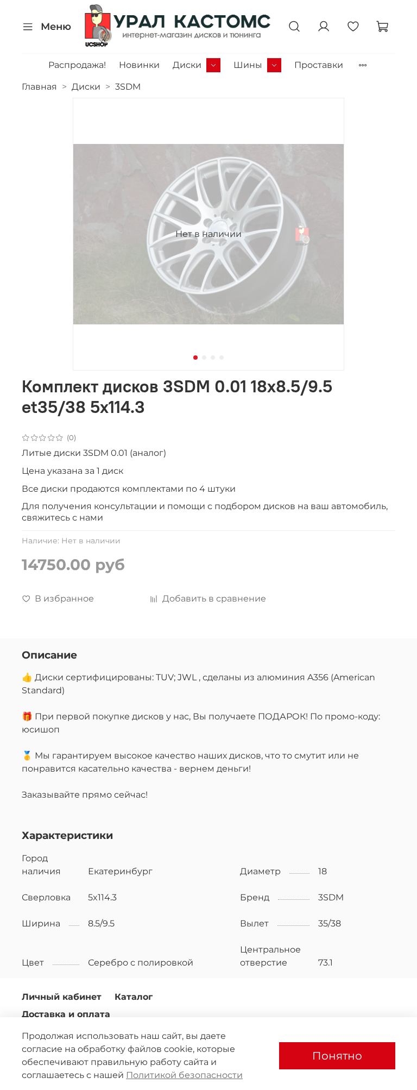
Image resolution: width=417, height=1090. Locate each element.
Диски (187, 65)
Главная (39, 87)
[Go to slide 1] (195, 357)
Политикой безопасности (184, 1075)
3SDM (128, 87)
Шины (247, 65)
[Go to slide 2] (204, 357)
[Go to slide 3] (213, 357)
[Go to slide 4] (221, 357)
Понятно (337, 1055)
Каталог (134, 997)
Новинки (139, 65)
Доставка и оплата (66, 1014)
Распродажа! (77, 65)
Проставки (318, 65)
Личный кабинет (62, 997)
